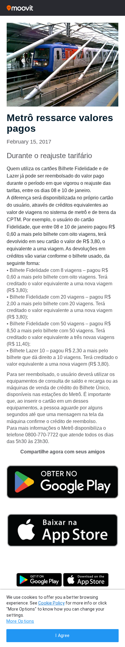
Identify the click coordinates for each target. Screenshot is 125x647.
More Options (20, 621)
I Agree (62, 635)
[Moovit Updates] (62, 8)
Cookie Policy (51, 603)
